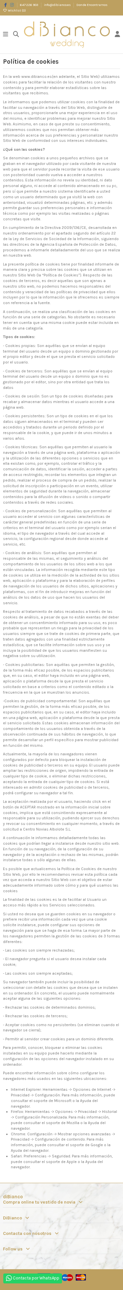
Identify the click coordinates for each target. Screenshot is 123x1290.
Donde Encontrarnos (92, 5)
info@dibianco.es (58, 5)
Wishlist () (16, 11)
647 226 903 (29, 5)
